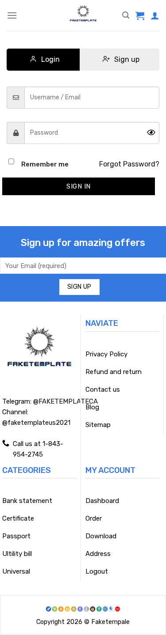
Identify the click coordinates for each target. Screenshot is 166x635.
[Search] (125, 15)
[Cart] (139, 15)
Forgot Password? (129, 164)
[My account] (155, 15)
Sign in (78, 186)
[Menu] (12, 15)
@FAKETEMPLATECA (65, 401)
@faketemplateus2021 (36, 423)
